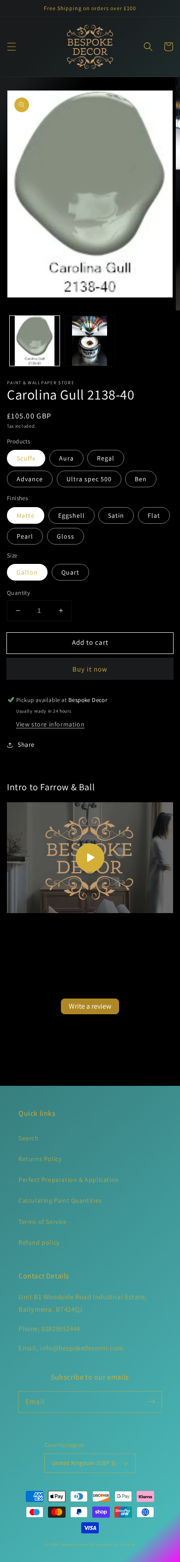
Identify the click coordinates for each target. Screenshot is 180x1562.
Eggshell (71, 515)
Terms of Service (42, 1221)
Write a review (90, 1006)
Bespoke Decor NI (78, 1544)
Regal (105, 458)
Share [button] (26, 744)
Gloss (65, 536)
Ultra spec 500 (89, 479)
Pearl (25, 536)
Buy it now (90, 669)
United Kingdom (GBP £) (84, 1463)
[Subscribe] (151, 1402)
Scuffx (26, 458)
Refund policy (39, 1242)
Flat (154, 515)
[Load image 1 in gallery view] (34, 340)
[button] (11, 46)
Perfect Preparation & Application (68, 1179)
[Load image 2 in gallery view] (90, 340)
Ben (141, 479)
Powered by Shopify (115, 1544)
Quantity (18, 593)
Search (28, 1138)
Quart (70, 572)
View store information (50, 724)
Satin (116, 515)
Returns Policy (39, 1159)
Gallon (27, 572)
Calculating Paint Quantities (60, 1200)
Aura (66, 458)
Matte (26, 515)
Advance (30, 479)
